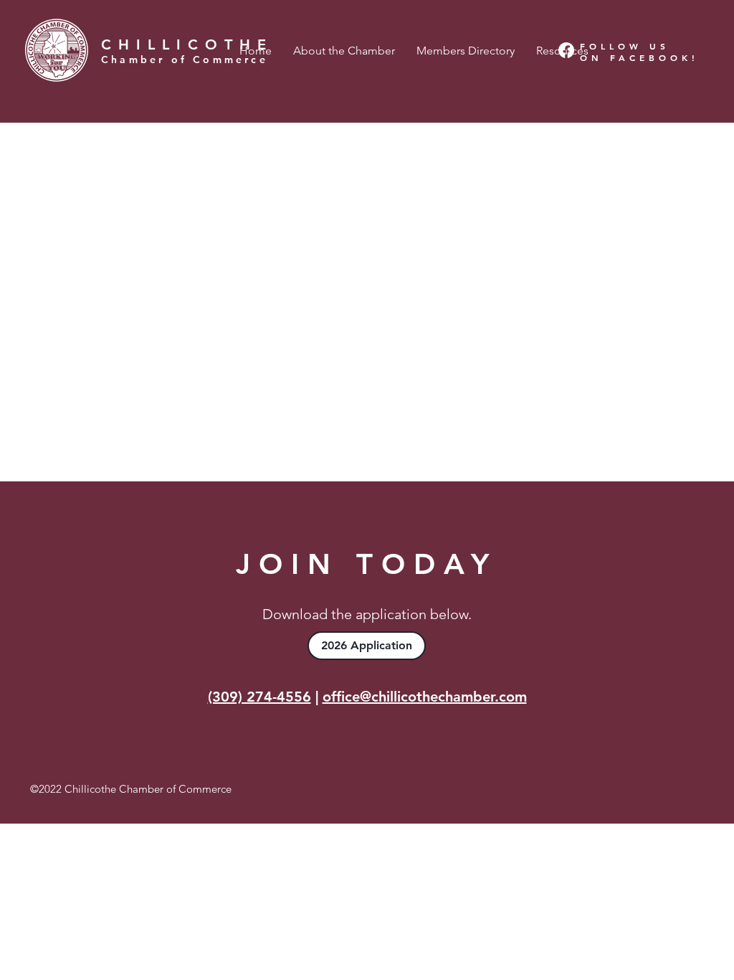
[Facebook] (566, 50)
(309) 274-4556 (259, 696)
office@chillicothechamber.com (425, 696)
